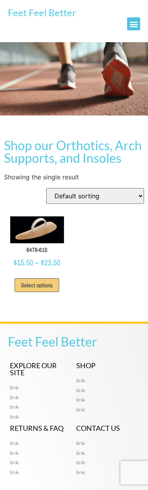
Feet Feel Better (42, 12)
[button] (133, 23)
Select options (37, 285)
